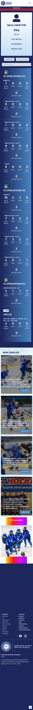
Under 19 (4, 626)
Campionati (5, 614)
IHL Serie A (5, 616)
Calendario (21, 620)
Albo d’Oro (21, 626)
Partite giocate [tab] (22, 59)
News (20, 622)
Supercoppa (5, 632)
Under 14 (4, 630)
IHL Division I (5, 620)
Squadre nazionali (23, 628)
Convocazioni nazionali (24, 630)
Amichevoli (21, 618)
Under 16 (4, 628)
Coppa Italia (5, 634)
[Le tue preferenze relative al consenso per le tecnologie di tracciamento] (30, 707)
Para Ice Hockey (6, 624)
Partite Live (16, 8)
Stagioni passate (23, 624)
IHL (3, 618)
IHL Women (5, 622)
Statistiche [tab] (9, 59)
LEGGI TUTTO (25, 391)
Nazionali (21, 616)
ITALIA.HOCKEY (18, 520)
